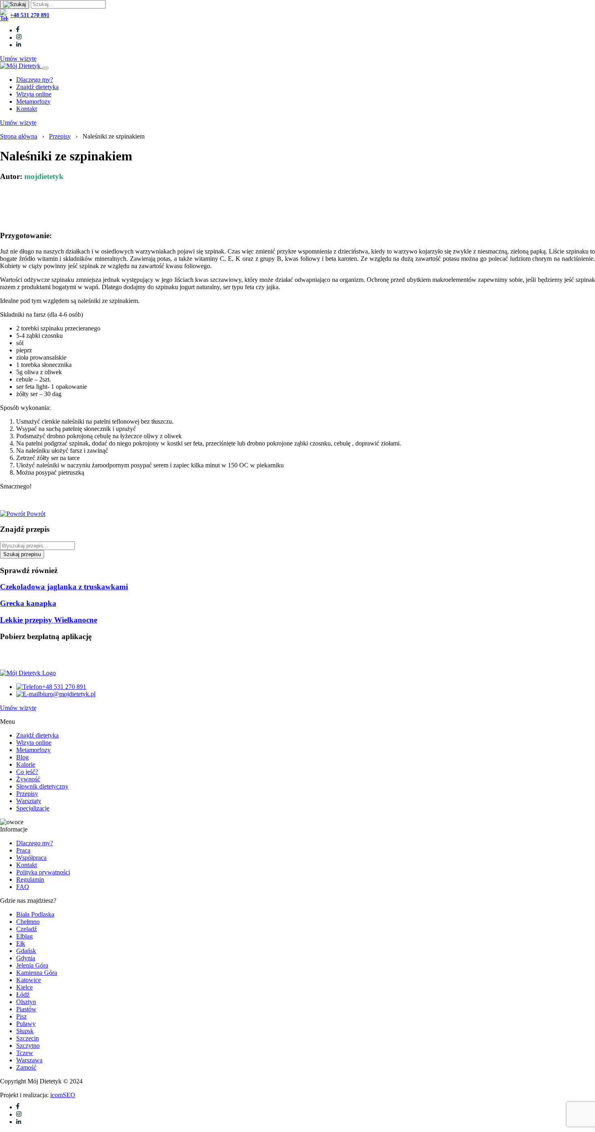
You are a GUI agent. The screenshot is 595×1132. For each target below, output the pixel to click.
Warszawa (29, 1060)
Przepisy (60, 136)
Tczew (24, 1052)
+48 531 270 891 (29, 15)
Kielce (24, 987)
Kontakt (26, 108)
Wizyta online (33, 94)
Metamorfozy (33, 101)
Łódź (23, 994)
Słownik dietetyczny (42, 786)
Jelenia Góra (32, 965)
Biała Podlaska (35, 914)
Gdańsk (26, 950)
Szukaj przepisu (22, 554)
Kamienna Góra (36, 972)
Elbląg (24, 936)
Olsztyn (26, 1001)
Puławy (26, 1023)
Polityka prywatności (43, 872)
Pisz (21, 1016)
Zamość (26, 1067)
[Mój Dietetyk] (21, 65)
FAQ (22, 886)
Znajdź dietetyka (37, 86)
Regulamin (30, 879)
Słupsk (25, 1031)
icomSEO (62, 1094)
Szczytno (28, 1045)
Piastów (26, 1009)
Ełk (20, 943)
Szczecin (27, 1038)
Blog (22, 757)
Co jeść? (27, 771)
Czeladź (26, 928)
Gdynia (25, 958)
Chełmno (28, 921)
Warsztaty (28, 800)
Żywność (28, 779)
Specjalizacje (32, 808)
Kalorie (25, 764)
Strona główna (18, 136)
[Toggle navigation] (45, 68)
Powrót (35, 513)
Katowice (28, 979)
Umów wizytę (18, 58)
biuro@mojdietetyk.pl (68, 694)
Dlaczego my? (34, 79)
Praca (23, 850)
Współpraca (31, 857)
